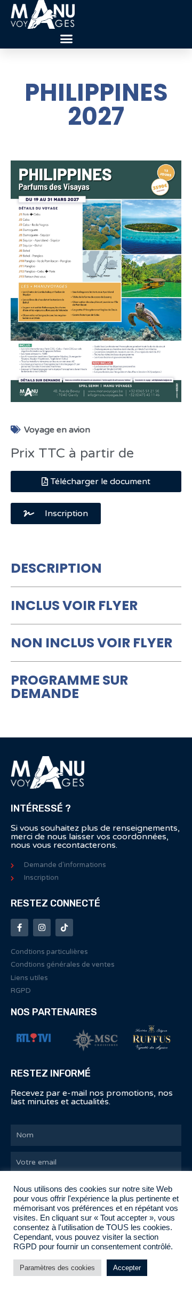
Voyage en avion (57, 429)
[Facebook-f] (19, 927)
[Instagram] (42, 927)
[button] (66, 39)
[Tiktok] (64, 927)
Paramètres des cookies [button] (57, 1268)
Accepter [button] (127, 1268)
